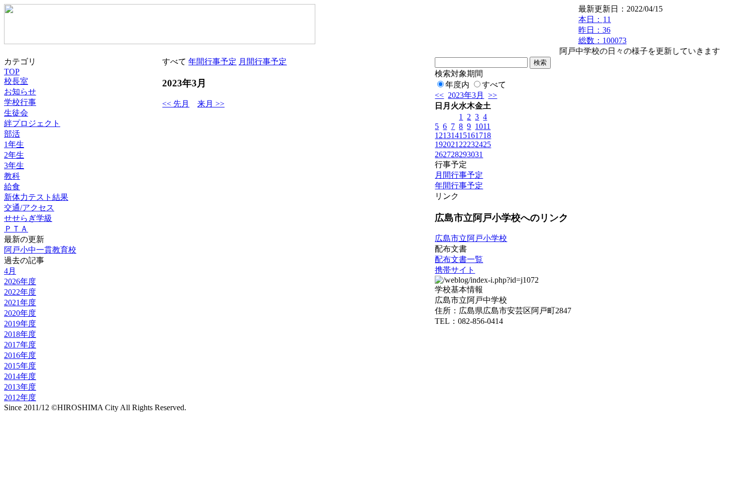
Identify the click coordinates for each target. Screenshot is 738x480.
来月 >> (210, 103)
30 (471, 154)
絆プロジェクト (32, 123)
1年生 (14, 144)
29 (463, 154)
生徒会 (16, 112)
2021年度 (20, 302)
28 (455, 154)
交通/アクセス (29, 207)
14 (455, 135)
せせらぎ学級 (28, 218)
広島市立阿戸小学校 (471, 238)
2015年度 (20, 366)
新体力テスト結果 (36, 197)
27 (447, 154)
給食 (12, 186)
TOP (12, 71)
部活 (12, 134)
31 (479, 154)
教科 (12, 176)
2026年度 (20, 281)
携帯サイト (455, 270)
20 (447, 144)
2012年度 (20, 397)
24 (479, 144)
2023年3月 (466, 95)
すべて (494, 84)
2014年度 (20, 376)
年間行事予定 (212, 61)
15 (463, 135)
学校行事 (20, 102)
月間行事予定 (262, 61)
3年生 (14, 165)
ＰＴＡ (16, 228)
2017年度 (20, 344)
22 (463, 144)
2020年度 (20, 313)
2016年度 (20, 355)
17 (479, 135)
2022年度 (20, 292)
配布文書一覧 (459, 259)
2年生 (14, 155)
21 (455, 144)
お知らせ (20, 91)
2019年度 (20, 323)
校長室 (16, 81)
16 (471, 135)
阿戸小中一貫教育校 (40, 250)
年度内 (457, 84)
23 (471, 144)
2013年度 (20, 387)
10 (479, 126)
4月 (10, 271)
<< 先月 (175, 103)
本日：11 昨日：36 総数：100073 (602, 30)
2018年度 (20, 334)
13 (447, 135)
